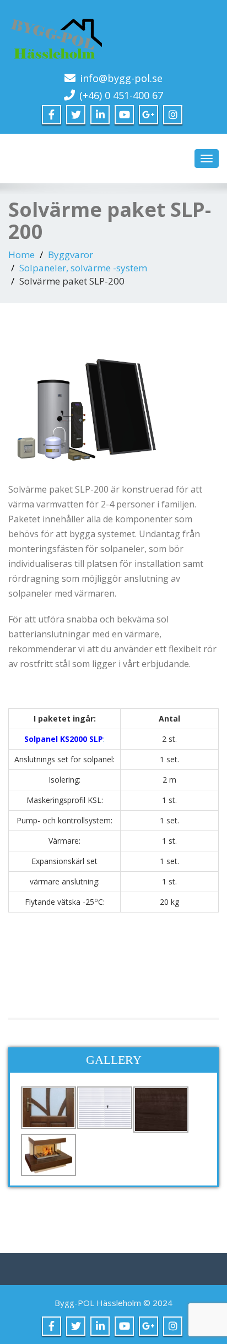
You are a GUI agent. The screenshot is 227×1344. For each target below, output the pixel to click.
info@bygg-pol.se (121, 78)
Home (21, 254)
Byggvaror (70, 254)
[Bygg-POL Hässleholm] (113, 35)
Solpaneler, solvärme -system (83, 267)
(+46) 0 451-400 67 (121, 95)
